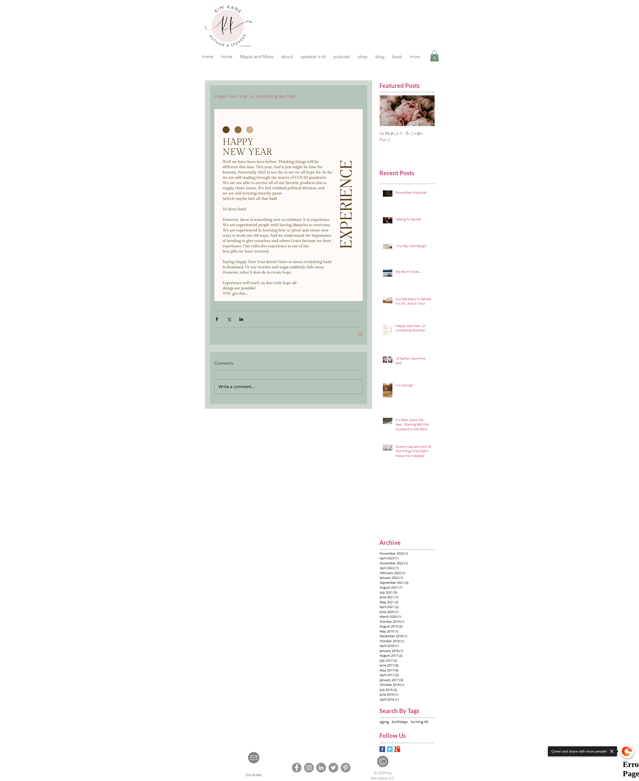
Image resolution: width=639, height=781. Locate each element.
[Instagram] (309, 768)
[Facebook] (297, 768)
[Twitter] (333, 768)
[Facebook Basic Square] (382, 749)
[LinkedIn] (321, 768)
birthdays (400, 721)
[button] (434, 55)
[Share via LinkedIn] (241, 319)
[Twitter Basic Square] (390, 749)
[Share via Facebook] (216, 319)
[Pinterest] (345, 768)
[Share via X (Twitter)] (229, 319)
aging (384, 721)
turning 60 (419, 721)
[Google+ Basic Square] (397, 749)
